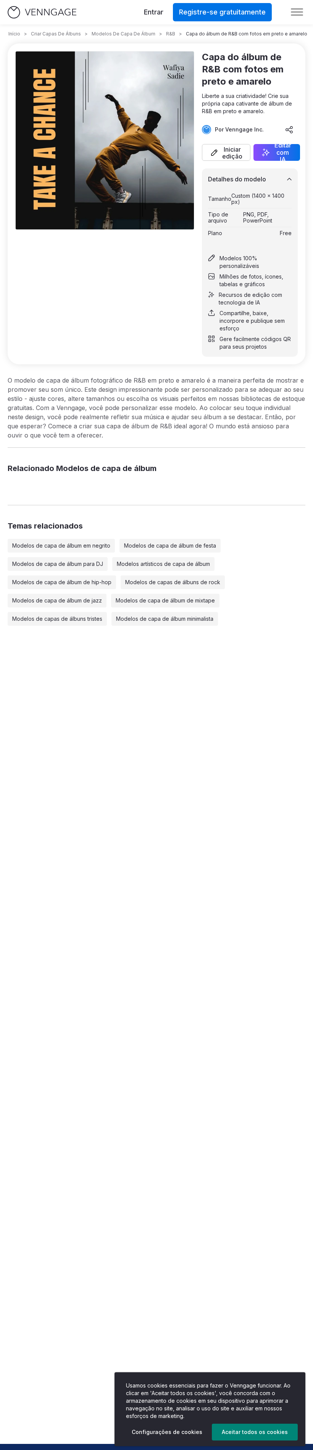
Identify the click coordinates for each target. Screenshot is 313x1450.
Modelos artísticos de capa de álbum (163, 564)
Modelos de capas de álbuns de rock (172, 582)
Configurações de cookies (167, 1432)
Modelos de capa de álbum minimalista (164, 618)
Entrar (153, 12)
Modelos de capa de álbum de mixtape (165, 600)
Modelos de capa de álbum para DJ (57, 564)
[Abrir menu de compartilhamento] (289, 129)
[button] (226, 152)
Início (14, 34)
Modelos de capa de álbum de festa (170, 545)
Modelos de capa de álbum (123, 34)
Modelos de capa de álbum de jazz (57, 600)
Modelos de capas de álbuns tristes (57, 618)
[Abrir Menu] (297, 12)
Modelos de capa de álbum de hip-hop (61, 582)
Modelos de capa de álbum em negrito (61, 545)
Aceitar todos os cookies (255, 1432)
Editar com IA (282, 152)
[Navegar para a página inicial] (42, 12)
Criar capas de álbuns (56, 34)
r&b (170, 34)
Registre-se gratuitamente (222, 12)
